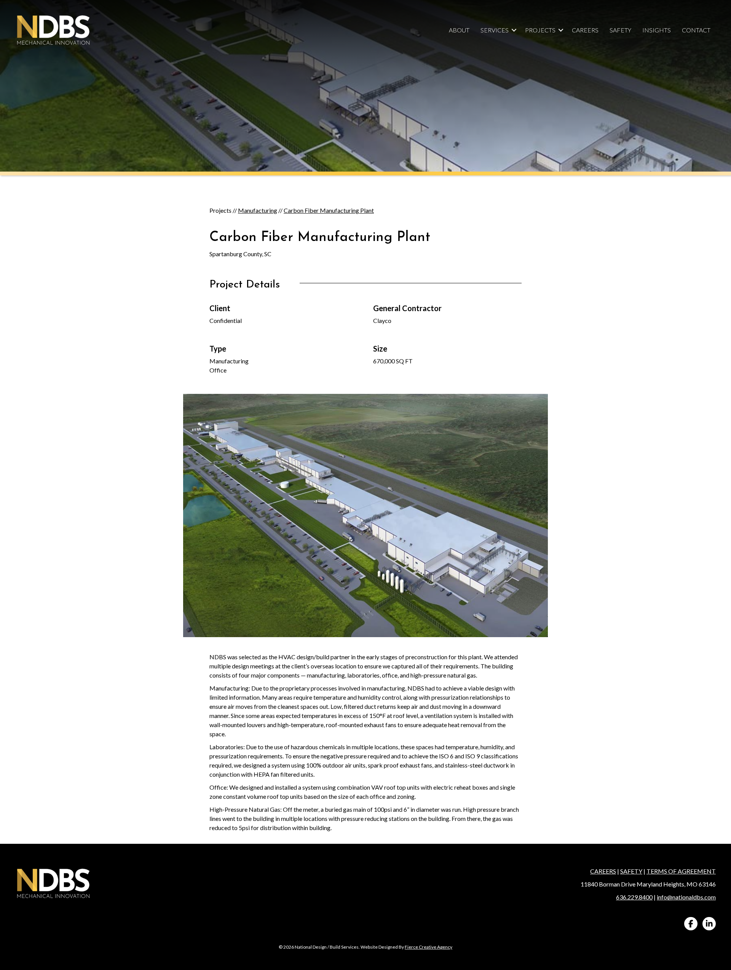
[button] (514, 30)
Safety (620, 30)
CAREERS (603, 871)
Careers (585, 30)
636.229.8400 (634, 897)
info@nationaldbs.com (686, 897)
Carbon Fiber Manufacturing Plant (329, 210)
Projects (540, 30)
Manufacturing (257, 210)
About (459, 30)
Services (494, 30)
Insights (656, 30)
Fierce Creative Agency (428, 947)
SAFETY (631, 871)
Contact (696, 30)
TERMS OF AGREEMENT (681, 871)
